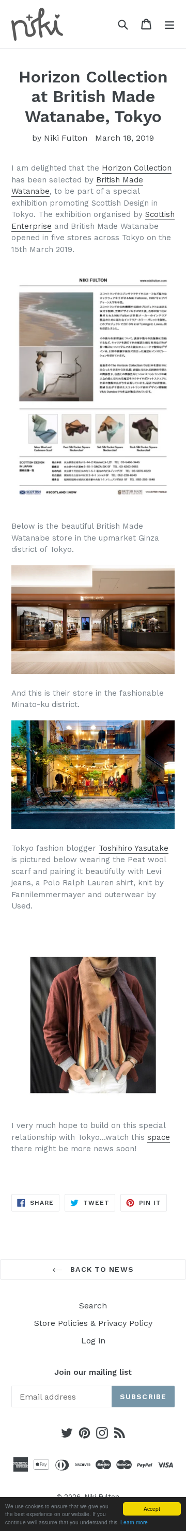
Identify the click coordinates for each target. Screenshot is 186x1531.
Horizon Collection (137, 168)
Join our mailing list (93, 1372)
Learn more (134, 1522)
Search (93, 1305)
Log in (93, 1340)
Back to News (101, 1269)
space (158, 1137)
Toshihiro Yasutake (133, 848)
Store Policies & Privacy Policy (93, 1323)
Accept (152, 1508)
